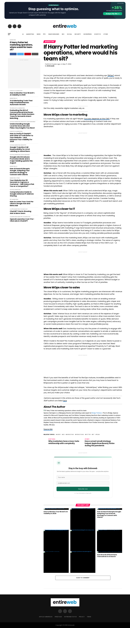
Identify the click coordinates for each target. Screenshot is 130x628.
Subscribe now (83, 489)
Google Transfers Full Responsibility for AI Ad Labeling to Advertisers (20, 149)
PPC (44, 34)
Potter (88, 434)
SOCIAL (69, 34)
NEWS (38, 34)
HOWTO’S (97, 34)
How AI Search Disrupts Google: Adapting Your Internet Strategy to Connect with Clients (20, 172)
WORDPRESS (87, 34)
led (63, 434)
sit (93, 434)
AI (23, 34)
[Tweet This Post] (20, 54)
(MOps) (111, 75)
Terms (89, 617)
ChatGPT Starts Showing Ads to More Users (20, 212)
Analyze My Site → (112, 14)
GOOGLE (12, 121)
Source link (48, 429)
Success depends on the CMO (97, 119)
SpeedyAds (58, 617)
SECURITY (78, 34)
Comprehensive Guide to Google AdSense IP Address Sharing (22, 194)
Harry (58, 434)
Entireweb (50, 66)
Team (98, 434)
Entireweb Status (70, 617)
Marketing (70, 434)
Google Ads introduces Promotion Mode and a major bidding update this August (21, 160)
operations (80, 434)
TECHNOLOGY (13, 108)
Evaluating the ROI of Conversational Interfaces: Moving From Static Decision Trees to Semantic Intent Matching (22, 114)
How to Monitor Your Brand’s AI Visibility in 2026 (22, 94)
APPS (12, 209)
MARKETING (30, 34)
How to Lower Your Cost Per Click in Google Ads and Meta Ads (21, 204)
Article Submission (45, 617)
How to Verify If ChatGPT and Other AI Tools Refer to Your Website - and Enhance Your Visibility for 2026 (21, 138)
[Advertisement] (24, 74)
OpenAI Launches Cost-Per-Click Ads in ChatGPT (22, 220)
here (65, 401)
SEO (63, 34)
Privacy (82, 617)
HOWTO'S (12, 90)
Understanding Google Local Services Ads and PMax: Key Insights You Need (22, 126)
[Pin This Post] (27, 54)
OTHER (105, 34)
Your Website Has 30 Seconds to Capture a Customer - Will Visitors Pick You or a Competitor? (22, 183)
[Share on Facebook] (13, 54)
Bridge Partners (97, 413)
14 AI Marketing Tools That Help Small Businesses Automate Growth (21, 103)
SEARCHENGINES (53, 34)
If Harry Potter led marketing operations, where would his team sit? (21, 46)
